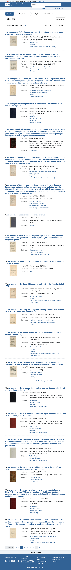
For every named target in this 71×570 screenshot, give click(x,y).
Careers (54, 561)
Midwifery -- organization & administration (42, 322)
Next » (24, 25)
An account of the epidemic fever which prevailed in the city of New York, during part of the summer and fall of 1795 (33, 468)
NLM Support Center (58, 557)
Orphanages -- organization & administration (42, 172)
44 (43, 547)
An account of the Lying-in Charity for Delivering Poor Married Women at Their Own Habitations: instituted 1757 (34, 311)
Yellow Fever (33, 400)
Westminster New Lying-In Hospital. (41, 381)
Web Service (59, 9)
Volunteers (33, 351)
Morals (32, 94)
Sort (48, 25)
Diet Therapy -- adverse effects (39, 208)
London (32, 324)
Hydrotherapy (33, 150)
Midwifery (32, 116)
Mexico (32, 44)
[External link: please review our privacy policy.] (6, 561)
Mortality (32, 404)
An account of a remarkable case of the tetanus (26, 215)
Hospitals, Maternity (36, 375)
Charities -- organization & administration (42, 320)
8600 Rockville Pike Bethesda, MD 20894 (27, 561)
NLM (28, 567)
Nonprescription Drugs (36, 250)
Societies (33, 349)
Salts (31, 271)
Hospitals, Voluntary (36, 296)
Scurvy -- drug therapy (36, 252)
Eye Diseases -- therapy (36, 203)
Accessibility (56, 559)
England (31, 176)
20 (59, 25)
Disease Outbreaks (35, 402)
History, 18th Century (36, 479)
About (43, 9)
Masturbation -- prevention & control (40, 90)
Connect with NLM (10, 557)
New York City (34, 482)
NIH (32, 567)
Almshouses (34, 42)
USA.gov (41, 567)
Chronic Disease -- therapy (37, 206)
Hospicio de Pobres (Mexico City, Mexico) (43, 47)
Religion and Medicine (36, 97)
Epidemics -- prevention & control (40, 69)
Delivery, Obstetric (35, 118)
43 (40, 547)
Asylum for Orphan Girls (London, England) (42, 178)
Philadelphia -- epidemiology (38, 406)
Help (50, 9)
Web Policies (41, 557)
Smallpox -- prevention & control (40, 67)
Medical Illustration (35, 122)
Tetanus (32, 225)
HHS (36, 567)
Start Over (9, 14)
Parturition (32, 120)
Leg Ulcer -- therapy (35, 201)
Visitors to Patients (35, 347)
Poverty (32, 377)
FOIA (38, 559)
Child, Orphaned (34, 174)
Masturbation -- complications (39, 92)
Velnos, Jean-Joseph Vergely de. (40, 254)
